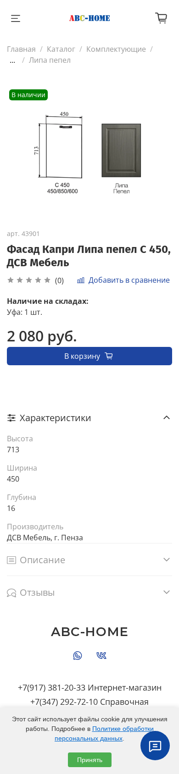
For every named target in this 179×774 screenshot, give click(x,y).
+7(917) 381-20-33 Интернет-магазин (90, 687)
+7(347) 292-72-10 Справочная (89, 701)
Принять (89, 759)
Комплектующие (116, 49)
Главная (21, 49)
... (12, 60)
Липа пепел (50, 60)
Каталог (61, 49)
